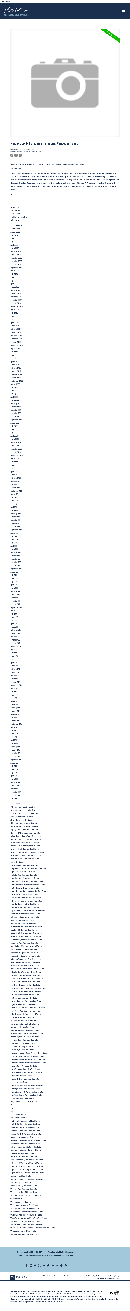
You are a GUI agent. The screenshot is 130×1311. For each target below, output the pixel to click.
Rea (11, 1108)
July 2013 (13, 730)
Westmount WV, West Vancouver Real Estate (26, 1211)
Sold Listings (15, 220)
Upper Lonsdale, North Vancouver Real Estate (27, 1172)
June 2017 (14, 578)
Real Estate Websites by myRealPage (108, 1278)
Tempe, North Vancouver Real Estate (23, 1156)
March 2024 (14, 325)
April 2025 (14, 283)
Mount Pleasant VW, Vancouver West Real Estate (28, 1062)
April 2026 (14, 245)
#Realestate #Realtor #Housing (22, 810)
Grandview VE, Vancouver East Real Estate (25, 985)
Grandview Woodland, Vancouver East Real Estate (28, 988)
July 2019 (13, 497)
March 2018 (14, 549)
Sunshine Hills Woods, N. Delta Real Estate (25, 1150)
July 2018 (13, 536)
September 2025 (16, 267)
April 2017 (13, 584)
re (11, 1104)
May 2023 (13, 358)
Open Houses (15, 213)
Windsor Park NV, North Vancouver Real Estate (27, 1224)
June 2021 (14, 429)
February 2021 (15, 442)
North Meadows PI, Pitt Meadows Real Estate (26, 1072)
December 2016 (15, 597)
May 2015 (13, 659)
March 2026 (14, 248)
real (11, 1111)
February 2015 (15, 669)
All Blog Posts (15, 207)
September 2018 (16, 529)
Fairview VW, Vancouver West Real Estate (25, 959)
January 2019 (15, 516)
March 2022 (14, 400)
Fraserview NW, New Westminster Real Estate (27, 968)
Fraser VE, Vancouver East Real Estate (24, 965)
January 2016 (15, 633)
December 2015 (15, 636)
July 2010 (13, 798)
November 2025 (16, 261)
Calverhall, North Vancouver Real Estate (24, 865)
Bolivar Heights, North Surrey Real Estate (25, 836)
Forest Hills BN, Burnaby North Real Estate (25, 962)
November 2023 (16, 338)
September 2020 (16, 455)
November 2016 (15, 601)
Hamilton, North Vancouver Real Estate (24, 994)
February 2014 (15, 707)
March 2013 (14, 743)
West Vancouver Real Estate (20, 1202)
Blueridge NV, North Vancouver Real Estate (26, 833)
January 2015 (15, 672)
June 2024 (14, 316)
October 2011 (15, 795)
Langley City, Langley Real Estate (22, 1027)
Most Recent (15, 228)
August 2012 (14, 763)
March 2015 (14, 665)
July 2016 (13, 614)
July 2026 (14, 235)
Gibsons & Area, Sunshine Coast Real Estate (26, 978)
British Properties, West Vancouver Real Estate (27, 852)
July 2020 (14, 461)
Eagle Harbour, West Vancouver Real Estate (26, 946)
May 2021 (13, 432)
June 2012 (14, 769)
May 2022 (13, 393)
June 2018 (14, 539)
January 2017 (15, 594)
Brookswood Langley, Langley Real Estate (25, 855)
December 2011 (15, 788)
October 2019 (15, 487)
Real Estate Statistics (18, 217)
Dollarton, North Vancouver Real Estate (24, 923)
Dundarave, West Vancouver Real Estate (24, 943)
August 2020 (15, 458)
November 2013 (15, 717)
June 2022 (14, 390)
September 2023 (16, 345)
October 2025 (15, 264)
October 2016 (15, 604)
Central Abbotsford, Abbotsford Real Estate (26, 881)
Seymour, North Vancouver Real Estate (24, 1137)
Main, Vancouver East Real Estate (22, 1043)
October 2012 (15, 756)
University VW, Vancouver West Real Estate (26, 1163)
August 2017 (14, 572)
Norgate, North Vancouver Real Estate (24, 1066)
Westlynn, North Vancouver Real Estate (24, 1208)
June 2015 (14, 656)
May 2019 (13, 504)
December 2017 (15, 559)
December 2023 (16, 335)
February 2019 (15, 513)
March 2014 (14, 704)
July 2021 (13, 426)
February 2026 (15, 251)
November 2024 (16, 300)
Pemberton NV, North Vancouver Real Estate (26, 1092)
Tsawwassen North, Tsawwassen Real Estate (27, 1159)
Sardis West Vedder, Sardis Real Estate (24, 1127)
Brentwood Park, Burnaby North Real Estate (26, 845)
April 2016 (13, 623)
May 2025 (13, 280)
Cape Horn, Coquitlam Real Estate (22, 871)
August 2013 (14, 727)
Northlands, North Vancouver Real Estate (25, 1079)
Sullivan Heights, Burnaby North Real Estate (26, 1147)
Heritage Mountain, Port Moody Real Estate (26, 1001)
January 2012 (15, 785)
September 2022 (16, 381)
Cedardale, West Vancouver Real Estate (24, 878)
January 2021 (15, 445)
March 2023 (14, 364)
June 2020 (14, 465)
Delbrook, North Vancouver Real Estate (24, 917)
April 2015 (13, 662)
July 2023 (14, 351)
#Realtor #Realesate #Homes (21, 816)
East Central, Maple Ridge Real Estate (24, 952)
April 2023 (14, 361)
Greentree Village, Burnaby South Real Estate (26, 991)
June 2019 (14, 500)
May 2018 (13, 542)
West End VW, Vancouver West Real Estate (25, 1195)
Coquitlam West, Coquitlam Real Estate (24, 907)
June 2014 (14, 695)
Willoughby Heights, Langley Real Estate (25, 1221)
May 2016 (13, 620)
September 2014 (16, 685)
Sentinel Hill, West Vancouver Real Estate (25, 1130)
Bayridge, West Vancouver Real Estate (24, 829)
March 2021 (14, 439)
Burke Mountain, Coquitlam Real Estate (24, 858)
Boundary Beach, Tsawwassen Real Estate (25, 839)
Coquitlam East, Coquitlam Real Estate (24, 904)
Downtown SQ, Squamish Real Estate (23, 930)
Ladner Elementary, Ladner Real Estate (24, 1023)
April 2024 (14, 322)
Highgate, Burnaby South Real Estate (23, 1004)
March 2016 (14, 627)
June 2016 (14, 617)
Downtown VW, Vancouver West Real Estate (26, 939)
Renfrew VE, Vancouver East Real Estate (25, 1121)
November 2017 (15, 562)
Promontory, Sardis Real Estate (22, 1098)
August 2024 (15, 309)
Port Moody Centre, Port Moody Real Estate (26, 1095)
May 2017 (13, 581)
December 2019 (15, 481)
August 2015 (14, 649)
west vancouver (16, 1198)
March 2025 (14, 287)
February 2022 (15, 403)
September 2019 (16, 491)
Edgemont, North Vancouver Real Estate (25, 956)
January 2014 (15, 711)
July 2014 (13, 691)
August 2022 (15, 384)
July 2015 (13, 652)
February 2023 (15, 368)
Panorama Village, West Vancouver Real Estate (27, 1085)
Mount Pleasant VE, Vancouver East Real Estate (27, 1059)
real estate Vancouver (18, 1114)
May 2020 (13, 468)
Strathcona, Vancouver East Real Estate (29, 152)
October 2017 (15, 565)
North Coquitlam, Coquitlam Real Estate (25, 1069)
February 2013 (15, 746)
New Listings (15, 210)
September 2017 (16, 568)
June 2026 (14, 238)
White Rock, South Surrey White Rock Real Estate (28, 1218)
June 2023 (14, 355)
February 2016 (15, 630)
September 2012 (16, 759)
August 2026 (15, 232)
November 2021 (15, 413)
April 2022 (14, 397)
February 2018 (15, 552)
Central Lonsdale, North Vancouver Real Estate (27, 884)
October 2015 (15, 643)
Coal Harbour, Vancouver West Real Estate (25, 897)
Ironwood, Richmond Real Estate (22, 1017)
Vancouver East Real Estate (20, 1176)
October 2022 (15, 377)
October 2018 (15, 526)
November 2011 (15, 792)
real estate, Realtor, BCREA (20, 1117)
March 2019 (14, 510)
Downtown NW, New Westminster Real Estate (26, 926)
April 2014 (14, 701)
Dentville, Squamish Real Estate (22, 920)
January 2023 (15, 371)
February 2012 (15, 782)
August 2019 (14, 494)
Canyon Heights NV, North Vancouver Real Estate (28, 868)
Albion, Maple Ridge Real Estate (21, 820)
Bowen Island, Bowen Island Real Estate (24, 842)
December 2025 (16, 258)
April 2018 (13, 546)
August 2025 (15, 270)
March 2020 (14, 474)
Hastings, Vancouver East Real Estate (24, 998)
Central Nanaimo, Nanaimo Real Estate (24, 888)
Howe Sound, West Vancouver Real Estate (25, 1011)
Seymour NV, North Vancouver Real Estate (25, 1134)
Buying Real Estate (17, 862)
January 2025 (15, 293)
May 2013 (13, 737)
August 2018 (14, 533)
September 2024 (16, 306)
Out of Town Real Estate (19, 1082)
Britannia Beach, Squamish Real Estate (24, 849)
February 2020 (15, 478)
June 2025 (14, 277)
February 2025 (15, 290)
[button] (26, 1265)
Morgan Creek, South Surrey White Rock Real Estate (29, 1053)
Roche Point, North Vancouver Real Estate (25, 1124)
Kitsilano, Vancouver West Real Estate (24, 1020)
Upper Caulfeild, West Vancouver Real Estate (26, 1166)
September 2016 (16, 607)
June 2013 (14, 733)
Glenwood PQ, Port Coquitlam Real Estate (25, 981)
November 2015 (15, 639)
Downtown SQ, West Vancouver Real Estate (26, 933)
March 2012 (14, 779)
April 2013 (13, 740)
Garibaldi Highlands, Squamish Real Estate (26, 975)
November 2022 (16, 374)
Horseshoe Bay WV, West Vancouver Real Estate (27, 1007)
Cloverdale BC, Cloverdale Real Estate (24, 894)
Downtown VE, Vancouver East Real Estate (25, 936)
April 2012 (14, 775)
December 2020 (16, 448)
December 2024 (16, 296)
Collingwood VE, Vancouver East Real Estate (26, 901)
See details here (16, 168)
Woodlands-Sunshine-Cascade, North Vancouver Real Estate (32, 1227)
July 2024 (14, 313)
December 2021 (15, 410)
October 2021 (15, 416)
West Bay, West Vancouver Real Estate (24, 1189)
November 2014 (15, 678)
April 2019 (13, 507)
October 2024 (15, 303)
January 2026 (15, 254)
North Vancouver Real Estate (21, 1075)
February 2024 (15, 329)
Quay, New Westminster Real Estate (23, 1101)
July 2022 (14, 387)
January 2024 (15, 332)
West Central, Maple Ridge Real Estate (24, 1192)
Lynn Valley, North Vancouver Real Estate (25, 1036)
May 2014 (13, 698)
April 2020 (14, 471)
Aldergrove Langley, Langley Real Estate (24, 823)
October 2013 (15, 720)
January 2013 (15, 750)
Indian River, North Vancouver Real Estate (25, 1014)
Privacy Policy (114, 1276)
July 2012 (13, 766)
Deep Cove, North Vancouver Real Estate (25, 913)
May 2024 (13, 319)
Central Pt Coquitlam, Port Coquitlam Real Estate (28, 891)
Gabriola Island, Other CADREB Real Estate (25, 972)
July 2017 (13, 575)
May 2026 (13, 241)
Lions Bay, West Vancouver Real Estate (24, 1030)
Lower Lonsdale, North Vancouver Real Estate (27, 1033)
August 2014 (14, 688)
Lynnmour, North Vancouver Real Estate (24, 1040)
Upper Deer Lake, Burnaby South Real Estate (26, 1169)
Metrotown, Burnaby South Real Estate (24, 1046)
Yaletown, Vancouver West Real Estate (24, 1234)
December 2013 (15, 714)
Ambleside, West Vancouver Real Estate (24, 826)
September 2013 (16, 724)
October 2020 (15, 452)
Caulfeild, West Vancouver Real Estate (24, 875)
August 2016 (14, 610)
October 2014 (15, 682)
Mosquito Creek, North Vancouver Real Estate (27, 1056)
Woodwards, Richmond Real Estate (23, 1231)
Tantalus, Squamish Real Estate (22, 1153)
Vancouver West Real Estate (20, 1182)
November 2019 (15, 484)
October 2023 (15, 342)
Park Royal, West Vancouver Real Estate (25, 1088)
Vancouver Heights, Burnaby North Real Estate (27, 1179)
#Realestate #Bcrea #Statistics (22, 807)
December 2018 (15, 520)
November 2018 (15, 523)
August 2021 (14, 423)
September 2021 (16, 419)
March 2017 (14, 588)
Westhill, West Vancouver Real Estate (24, 1205)
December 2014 (15, 675)
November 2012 (15, 753)
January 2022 (15, 406)
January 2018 (15, 555)
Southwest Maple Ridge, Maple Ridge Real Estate (28, 1140)
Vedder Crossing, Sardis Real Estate (23, 1185)
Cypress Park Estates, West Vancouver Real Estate (29, 910)
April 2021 (14, 436)
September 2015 (16, 646)
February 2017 (15, 591)
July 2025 (14, 274)
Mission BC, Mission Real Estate (22, 1049)
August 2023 (15, 348)
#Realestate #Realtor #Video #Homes (24, 813)
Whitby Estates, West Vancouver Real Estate (26, 1214)
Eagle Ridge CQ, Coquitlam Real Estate (24, 949)
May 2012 (13, 772)
